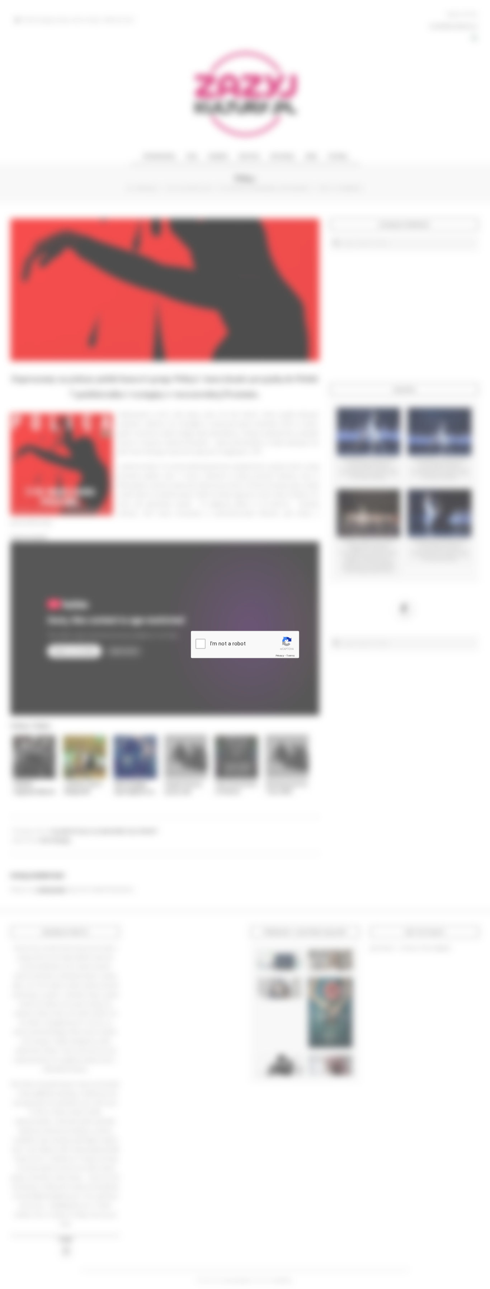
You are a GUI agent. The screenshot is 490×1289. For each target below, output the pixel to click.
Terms (290, 655)
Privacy (279, 655)
